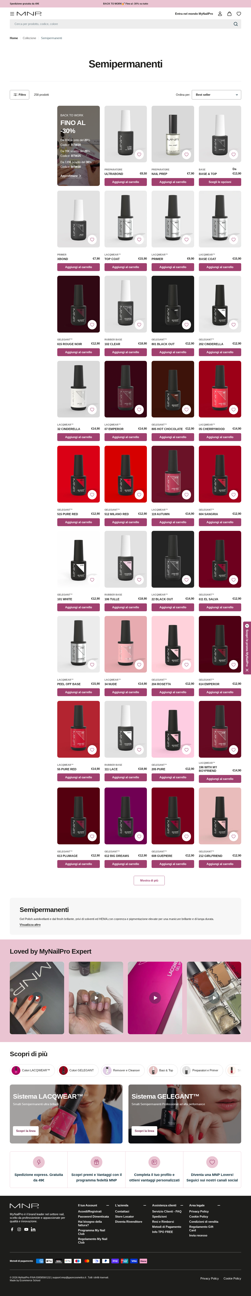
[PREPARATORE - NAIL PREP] (173, 134)
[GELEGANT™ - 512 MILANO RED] (126, 474)
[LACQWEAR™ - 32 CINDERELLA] (78, 389)
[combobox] (125, 24)
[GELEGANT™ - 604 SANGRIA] (220, 474)
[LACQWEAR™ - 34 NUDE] (126, 644)
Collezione (29, 38)
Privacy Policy (209, 1278)
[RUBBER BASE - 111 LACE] (126, 729)
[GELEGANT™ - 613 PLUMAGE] (78, 816)
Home (14, 38)
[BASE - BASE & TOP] (220, 134)
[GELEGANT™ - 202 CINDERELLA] (220, 304)
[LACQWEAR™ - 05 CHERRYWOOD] (220, 389)
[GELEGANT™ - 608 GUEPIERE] (173, 816)
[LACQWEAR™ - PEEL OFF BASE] (78, 644)
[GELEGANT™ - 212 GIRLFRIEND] (220, 816)
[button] (247, 648)
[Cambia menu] (12, 13)
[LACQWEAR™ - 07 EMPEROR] (126, 389)
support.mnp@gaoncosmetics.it (69, 1277)
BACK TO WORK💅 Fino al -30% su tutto (125, 3)
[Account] (220, 13)
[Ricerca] (235, 24)
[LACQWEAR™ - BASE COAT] (220, 219)
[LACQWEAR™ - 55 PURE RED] (78, 729)
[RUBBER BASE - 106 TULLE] (126, 559)
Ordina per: (183, 94)
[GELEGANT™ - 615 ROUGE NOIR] (78, 304)
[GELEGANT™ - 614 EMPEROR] (220, 644)
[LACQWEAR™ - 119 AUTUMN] (173, 474)
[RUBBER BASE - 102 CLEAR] (126, 304)
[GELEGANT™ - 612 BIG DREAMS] (126, 816)
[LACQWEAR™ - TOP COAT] (126, 219)
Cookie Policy (232, 1278)
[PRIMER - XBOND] (78, 219)
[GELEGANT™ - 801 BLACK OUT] (173, 304)
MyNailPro (23, 1277)
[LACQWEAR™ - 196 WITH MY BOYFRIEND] (220, 729)
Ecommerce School (30, 1280)
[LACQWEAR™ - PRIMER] (173, 219)
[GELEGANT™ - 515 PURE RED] (78, 474)
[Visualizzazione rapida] (142, 113)
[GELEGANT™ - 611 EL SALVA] (220, 559)
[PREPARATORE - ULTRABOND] (126, 134)
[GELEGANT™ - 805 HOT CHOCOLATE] (173, 389)
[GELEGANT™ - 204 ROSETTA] (173, 644)
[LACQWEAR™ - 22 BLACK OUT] (173, 559)
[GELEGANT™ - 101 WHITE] (78, 559)
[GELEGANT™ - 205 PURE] (173, 729)
